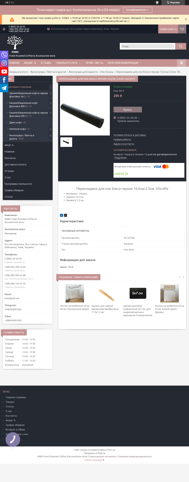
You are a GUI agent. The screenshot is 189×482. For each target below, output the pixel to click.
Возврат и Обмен (15, 429)
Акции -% (11, 420)
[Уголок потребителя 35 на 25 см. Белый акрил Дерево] (169, 293)
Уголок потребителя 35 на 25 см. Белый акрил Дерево (169, 309)
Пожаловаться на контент (102, 456)
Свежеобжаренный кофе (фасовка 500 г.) (23, 105)
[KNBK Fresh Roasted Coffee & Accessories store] (15, 44)
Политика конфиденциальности (135, 456)
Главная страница (16, 397)
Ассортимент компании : (18, 87)
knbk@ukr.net (12, 298)
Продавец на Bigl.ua (94, 453)
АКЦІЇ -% (9, 145)
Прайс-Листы (94, 63)
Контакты (10, 158)
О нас (8, 177)
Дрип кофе (15, 122)
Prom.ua (111, 450)
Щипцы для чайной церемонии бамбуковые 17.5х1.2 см (105, 309)
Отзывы (46, 63)
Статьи (9, 196)
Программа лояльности (18, 183)
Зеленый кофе (17, 129)
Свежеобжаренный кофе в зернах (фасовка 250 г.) (28, 114)
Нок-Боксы (106, 71)
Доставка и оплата (15, 164)
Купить (127, 109)
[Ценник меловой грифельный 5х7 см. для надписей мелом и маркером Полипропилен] (138, 293)
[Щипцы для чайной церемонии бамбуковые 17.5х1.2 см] (106, 293)
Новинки (9, 151)
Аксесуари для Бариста (83, 71)
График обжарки (14, 190)
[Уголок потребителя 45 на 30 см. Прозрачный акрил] (75, 293)
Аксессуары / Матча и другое (48, 71)
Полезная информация (123, 63)
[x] (65, 216)
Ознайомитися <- (137, 10)
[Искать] (180, 46)
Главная (14, 63)
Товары (10, 402)
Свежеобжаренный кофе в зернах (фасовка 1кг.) (28, 95)
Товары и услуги (66, 63)
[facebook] (61, 216)
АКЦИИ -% (30, 63)
